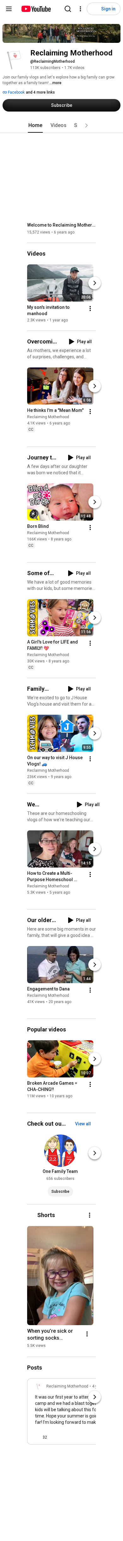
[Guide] (9, 9)
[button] (86, 125)
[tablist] (61, 125)
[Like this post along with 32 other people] (37, 1437)
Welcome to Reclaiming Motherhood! (61, 225)
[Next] (94, 283)
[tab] (35, 125)
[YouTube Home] (35, 9)
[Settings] (80, 9)
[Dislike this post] (55, 1437)
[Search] (68, 9)
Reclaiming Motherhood (48, 417)
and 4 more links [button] (40, 92)
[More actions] (90, 308)
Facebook (16, 92)
